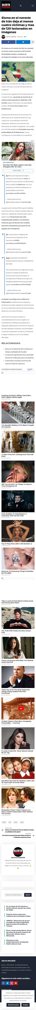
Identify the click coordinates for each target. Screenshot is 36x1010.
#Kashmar (21, 184)
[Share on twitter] (23, 42)
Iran (10, 822)
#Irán (26, 179)
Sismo (15, 822)
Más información (13, 1005)
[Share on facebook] (8, 42)
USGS (21, 822)
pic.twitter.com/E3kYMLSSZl (16, 243)
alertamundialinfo (11, 36)
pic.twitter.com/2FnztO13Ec (16, 193)
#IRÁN (16, 240)
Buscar (28, 895)
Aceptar (25, 1005)
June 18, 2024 (26, 202)
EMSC (4, 822)
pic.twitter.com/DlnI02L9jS (21, 284)
